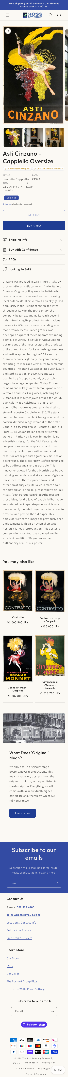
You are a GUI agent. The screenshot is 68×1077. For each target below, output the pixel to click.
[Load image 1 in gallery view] (13, 137)
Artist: (7, 175)
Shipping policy (45, 1068)
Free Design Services (19, 938)
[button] (7, 15)
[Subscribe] (57, 883)
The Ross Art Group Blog (22, 981)
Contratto (18, 617)
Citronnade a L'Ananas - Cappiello (50, 684)
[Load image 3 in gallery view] (54, 137)
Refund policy (31, 1062)
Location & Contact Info (21, 922)
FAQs (10, 966)
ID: (27, 183)
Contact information (36, 1074)
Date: (35, 175)
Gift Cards (13, 974)
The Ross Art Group (32, 1058)
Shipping (7, 204)
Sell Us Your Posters (19, 930)
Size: (5, 183)
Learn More (22, 813)
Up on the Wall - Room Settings (26, 989)
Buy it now (34, 225)
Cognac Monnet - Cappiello (18, 689)
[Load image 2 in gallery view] (33, 137)
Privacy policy (48, 1062)
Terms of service (26, 1068)
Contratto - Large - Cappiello (50, 620)
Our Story (13, 958)
